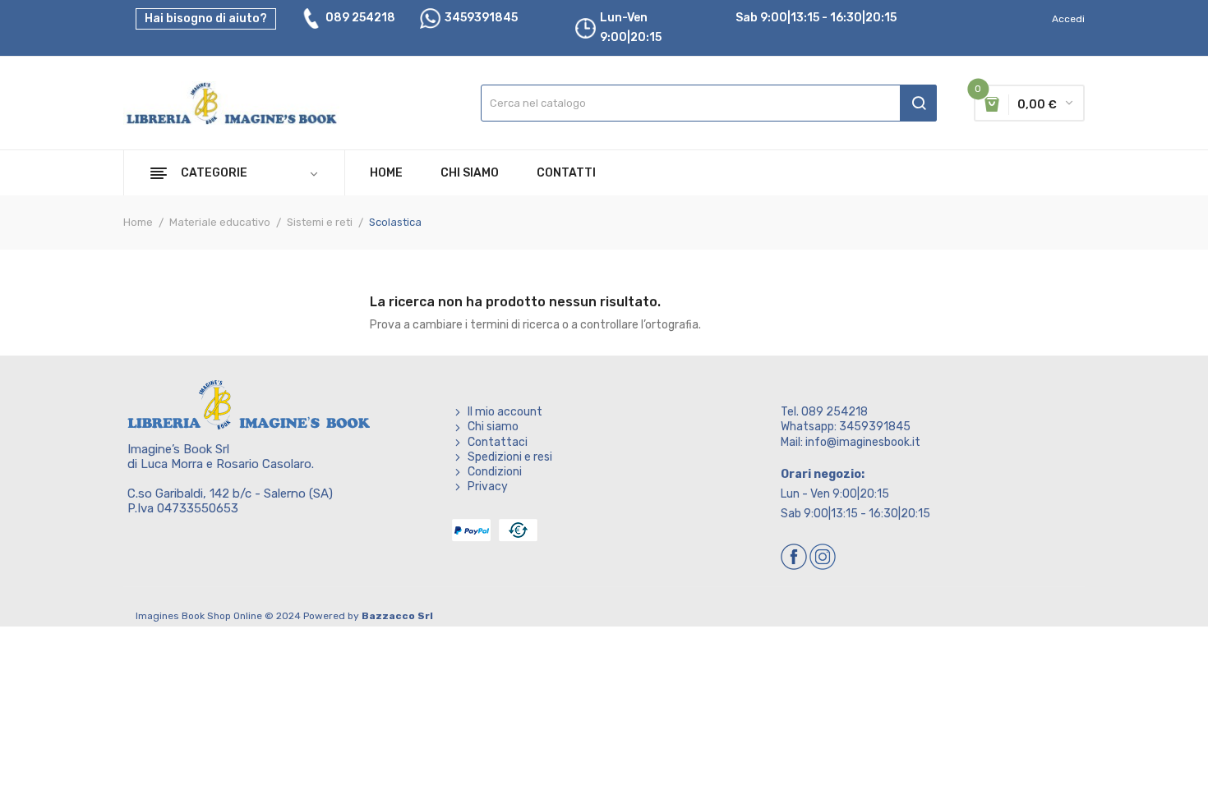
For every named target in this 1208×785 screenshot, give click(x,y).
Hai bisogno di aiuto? (206, 18)
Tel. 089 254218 (824, 412)
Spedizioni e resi (510, 457)
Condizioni (495, 472)
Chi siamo (493, 427)
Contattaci (498, 442)
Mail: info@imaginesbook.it (850, 442)
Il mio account (505, 412)
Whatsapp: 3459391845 (846, 427)
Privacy (488, 486)
